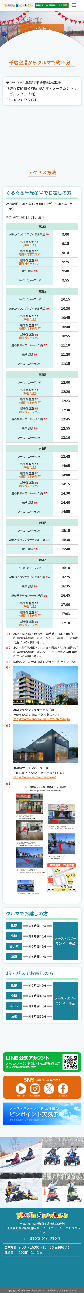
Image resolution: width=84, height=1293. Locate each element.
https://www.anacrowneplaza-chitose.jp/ (41, 719)
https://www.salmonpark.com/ (34, 777)
